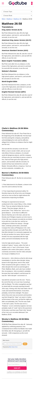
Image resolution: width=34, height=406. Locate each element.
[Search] (32, 3)
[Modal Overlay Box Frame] (17, 366)
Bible (3, 19)
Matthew (9, 19)
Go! (25, 344)
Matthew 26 (17, 19)
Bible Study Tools (13, 347)
